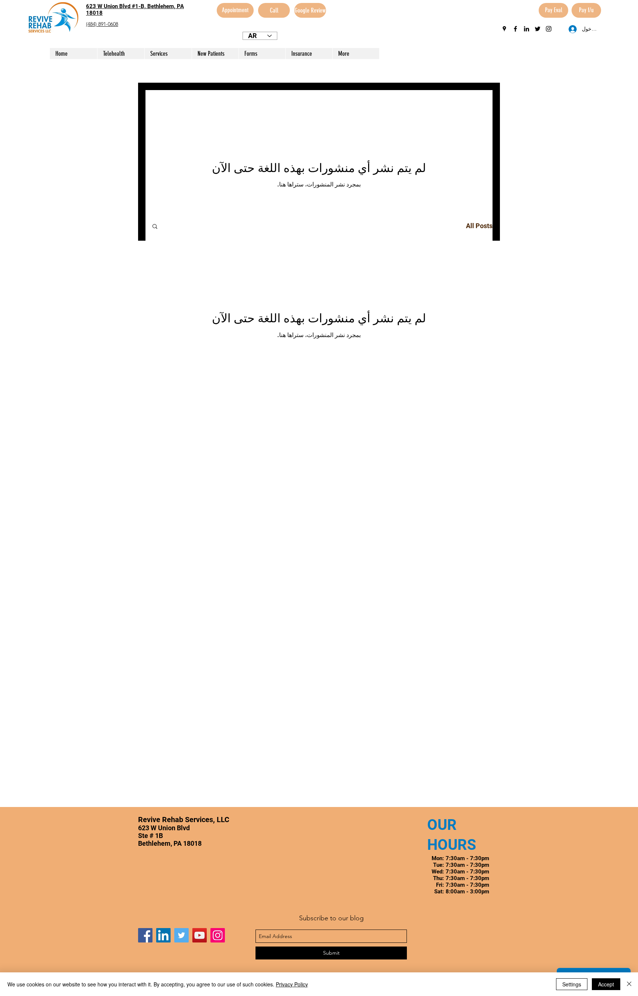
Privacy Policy (292, 984)
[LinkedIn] (163, 935)
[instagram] (548, 28)
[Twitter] (181, 935)
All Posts (479, 226)
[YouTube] (199, 935)
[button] (154, 227)
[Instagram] (217, 935)
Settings (571, 984)
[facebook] (515, 28)
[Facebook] (145, 935)
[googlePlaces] (504, 28)
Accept (606, 984)
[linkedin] (526, 28)
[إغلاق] (629, 984)
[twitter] (537, 28)
